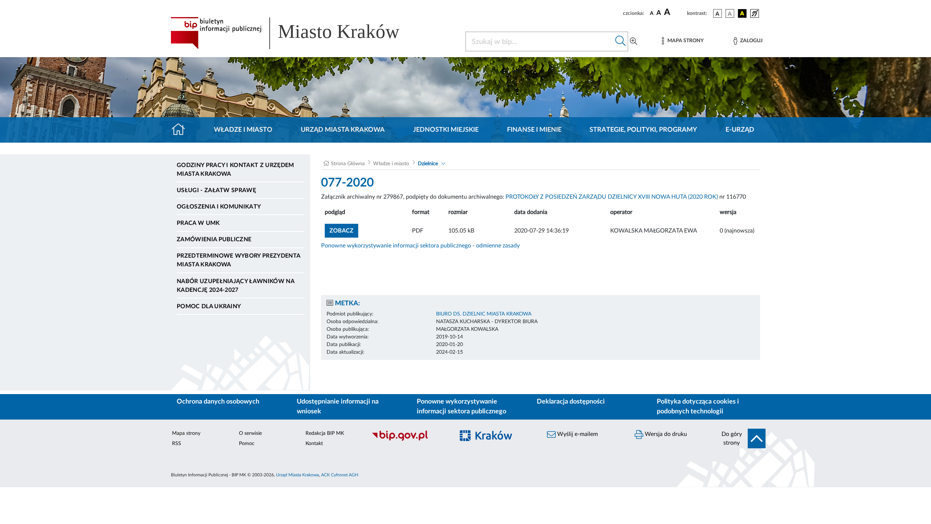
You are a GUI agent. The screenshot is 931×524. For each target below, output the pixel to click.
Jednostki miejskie (446, 130)
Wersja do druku (665, 434)
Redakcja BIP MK (324, 433)
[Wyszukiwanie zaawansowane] (633, 41)
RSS (176, 443)
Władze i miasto (243, 130)
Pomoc (247, 443)
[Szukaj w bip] (620, 41)
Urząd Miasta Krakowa (343, 130)
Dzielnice (428, 163)
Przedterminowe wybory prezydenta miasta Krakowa (238, 260)
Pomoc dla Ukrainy (209, 306)
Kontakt (314, 443)
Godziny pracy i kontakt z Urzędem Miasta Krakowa (235, 169)
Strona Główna (348, 163)
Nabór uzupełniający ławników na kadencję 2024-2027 (235, 285)
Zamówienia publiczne (214, 239)
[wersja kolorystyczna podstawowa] (717, 13)
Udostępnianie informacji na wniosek (338, 406)
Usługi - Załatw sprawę (216, 190)
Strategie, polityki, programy (643, 130)
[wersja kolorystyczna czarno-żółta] (742, 13)
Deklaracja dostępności (571, 401)
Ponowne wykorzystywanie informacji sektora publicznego (461, 406)
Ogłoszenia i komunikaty (219, 207)
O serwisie (250, 433)
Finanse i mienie (534, 130)
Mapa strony (186, 433)
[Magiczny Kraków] (497, 440)
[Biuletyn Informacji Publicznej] (409, 439)
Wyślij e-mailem (577, 434)
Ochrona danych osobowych (218, 401)
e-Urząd (740, 130)
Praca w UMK (198, 223)
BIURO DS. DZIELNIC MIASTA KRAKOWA (483, 314)
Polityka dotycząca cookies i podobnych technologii (698, 406)
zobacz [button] (343, 230)
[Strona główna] (181, 130)
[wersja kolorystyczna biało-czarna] (729, 13)
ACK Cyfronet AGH (339, 475)
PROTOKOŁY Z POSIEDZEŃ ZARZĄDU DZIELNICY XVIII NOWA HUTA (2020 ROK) (612, 197)
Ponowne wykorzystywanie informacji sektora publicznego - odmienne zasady (420, 246)
